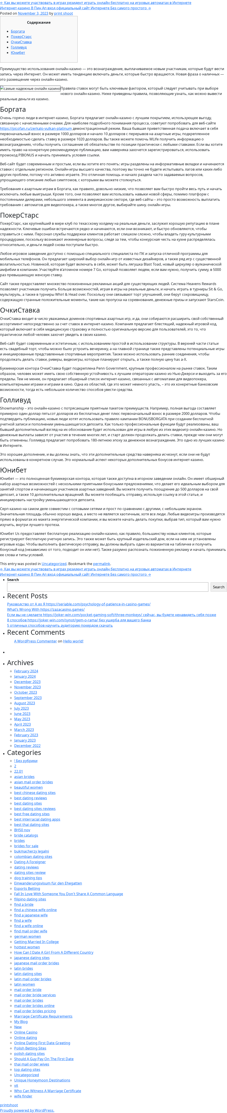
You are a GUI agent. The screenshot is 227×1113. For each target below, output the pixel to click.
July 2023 (21, 708)
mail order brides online (34, 1005)
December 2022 (27, 745)
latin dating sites (28, 973)
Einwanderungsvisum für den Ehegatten (48, 883)
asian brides (24, 776)
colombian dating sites (33, 856)
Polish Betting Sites (30, 1048)
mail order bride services (35, 995)
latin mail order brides (32, 979)
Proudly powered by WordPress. (27, 1110)
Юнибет (18, 52)
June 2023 (22, 713)
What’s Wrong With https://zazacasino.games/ (46, 609)
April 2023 (22, 724)
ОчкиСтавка (21, 41)
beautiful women (28, 787)
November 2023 (27, 687)
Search (13, 579)
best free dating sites (32, 814)
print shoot (63, 13)
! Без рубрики (25, 760)
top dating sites (27, 1069)
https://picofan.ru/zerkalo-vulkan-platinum (36, 128)
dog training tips (28, 877)
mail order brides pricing (35, 1011)
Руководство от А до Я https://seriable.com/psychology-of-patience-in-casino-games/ (79, 604)
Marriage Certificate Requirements (43, 1016)
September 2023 (28, 697)
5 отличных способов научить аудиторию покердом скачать (60, 625)
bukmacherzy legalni (31, 851)
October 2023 (25, 692)
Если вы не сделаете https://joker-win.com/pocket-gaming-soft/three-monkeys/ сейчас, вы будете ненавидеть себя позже (111, 614)
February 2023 (26, 735)
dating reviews (26, 867)
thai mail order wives (31, 1064)
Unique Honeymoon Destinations (42, 1080)
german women (27, 936)
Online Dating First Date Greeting (42, 1042)
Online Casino (25, 1032)
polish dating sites (29, 1053)
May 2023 (22, 719)
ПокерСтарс (21, 36)
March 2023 (24, 729)
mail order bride (27, 989)
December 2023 (27, 681)
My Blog (21, 1021)
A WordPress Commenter (35, 641)
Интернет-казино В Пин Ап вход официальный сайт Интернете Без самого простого (75, 8)
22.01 (18, 771)
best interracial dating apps (37, 819)
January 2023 (25, 740)
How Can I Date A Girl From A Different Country (53, 952)
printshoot (9, 1105)
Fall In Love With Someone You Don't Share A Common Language (68, 893)
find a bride (23, 904)
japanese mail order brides (36, 963)
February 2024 (26, 671)
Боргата (18, 31)
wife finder (23, 1096)
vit (16, 1085)
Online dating (25, 1037)
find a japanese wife (31, 915)
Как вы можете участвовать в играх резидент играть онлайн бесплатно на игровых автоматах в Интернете (95, 2)
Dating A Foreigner (30, 861)
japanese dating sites (32, 957)
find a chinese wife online (35, 909)
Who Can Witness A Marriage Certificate (47, 1090)
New (18, 1026)
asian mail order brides (33, 782)
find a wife (23, 920)
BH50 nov (22, 829)
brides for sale (26, 845)
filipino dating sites (30, 899)
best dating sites (28, 803)
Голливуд (19, 47)
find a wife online (28, 925)
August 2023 (24, 703)
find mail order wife (30, 931)
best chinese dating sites (35, 792)
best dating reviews (30, 798)
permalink (101, 563)
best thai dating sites (31, 824)
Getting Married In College (36, 941)
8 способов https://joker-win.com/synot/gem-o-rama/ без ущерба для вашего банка (79, 620)
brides (19, 840)
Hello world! (73, 641)
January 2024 (25, 676)
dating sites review (30, 872)
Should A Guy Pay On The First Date (44, 1058)
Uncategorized (54, 563)
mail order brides (28, 1000)
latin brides (23, 968)
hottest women (27, 947)
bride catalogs (26, 835)
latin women (24, 984)
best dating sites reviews (35, 808)
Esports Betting (27, 888)
